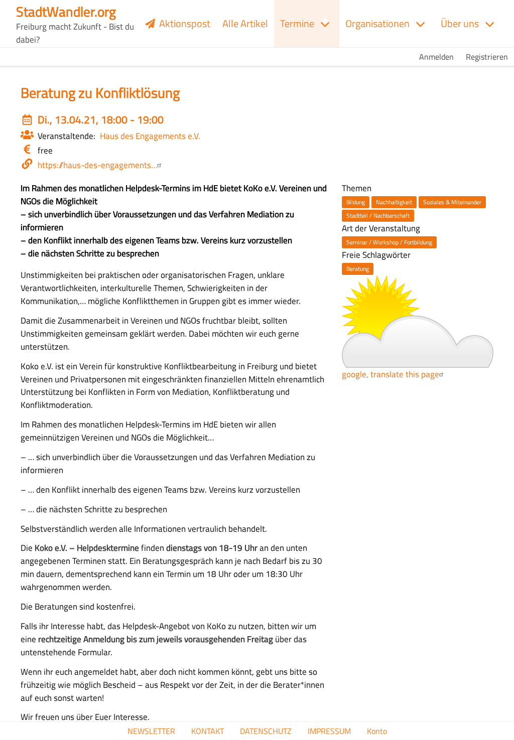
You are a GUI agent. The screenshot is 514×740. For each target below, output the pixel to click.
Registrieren (487, 57)
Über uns (460, 23)
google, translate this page (390, 374)
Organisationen (377, 23)
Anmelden (436, 57)
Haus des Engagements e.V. (150, 135)
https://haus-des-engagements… (97, 165)
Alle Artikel (245, 23)
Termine (297, 23)
